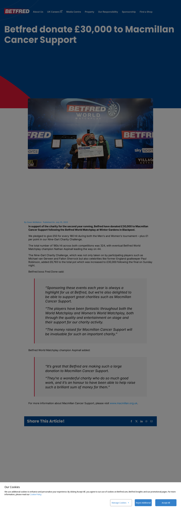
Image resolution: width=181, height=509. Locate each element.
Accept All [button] (166, 502)
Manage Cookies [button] (119, 502)
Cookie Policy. (36, 494)
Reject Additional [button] (143, 502)
